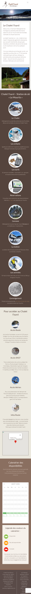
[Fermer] (20, 435)
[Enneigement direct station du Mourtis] (15, 282)
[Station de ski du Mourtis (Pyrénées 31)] (15, 231)
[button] (15, 442)
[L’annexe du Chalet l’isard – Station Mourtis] (15, 205)
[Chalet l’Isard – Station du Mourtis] (15, 102)
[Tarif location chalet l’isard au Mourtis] (15, 153)
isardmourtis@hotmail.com (8, 588)
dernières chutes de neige (22, 301)
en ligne (11, 200)
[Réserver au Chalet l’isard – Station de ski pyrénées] (15, 179)
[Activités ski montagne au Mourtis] (15, 256)
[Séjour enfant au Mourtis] (15, 128)
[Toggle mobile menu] (28, 2)
